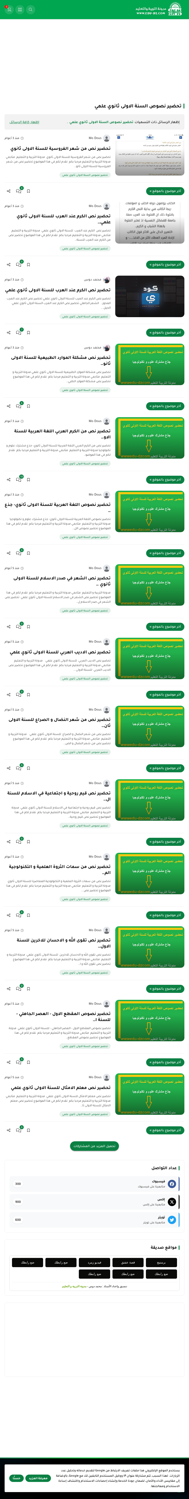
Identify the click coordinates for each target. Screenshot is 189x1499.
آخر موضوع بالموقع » (165, 191)
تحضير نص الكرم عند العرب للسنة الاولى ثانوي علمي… (64, 219)
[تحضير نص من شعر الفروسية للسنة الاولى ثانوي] (149, 155)
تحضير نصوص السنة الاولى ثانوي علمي (85, 175)
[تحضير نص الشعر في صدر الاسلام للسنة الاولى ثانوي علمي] (149, 585)
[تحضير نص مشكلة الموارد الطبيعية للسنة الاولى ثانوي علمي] (149, 364)
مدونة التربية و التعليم (74, 1286)
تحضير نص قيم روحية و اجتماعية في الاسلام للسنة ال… (59, 796)
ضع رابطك (61, 1262)
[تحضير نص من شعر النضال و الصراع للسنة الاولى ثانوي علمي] (149, 726)
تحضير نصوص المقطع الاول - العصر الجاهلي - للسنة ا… (63, 1016)
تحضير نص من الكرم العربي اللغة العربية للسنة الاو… (62, 434)
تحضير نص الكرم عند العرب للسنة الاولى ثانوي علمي (58, 290)
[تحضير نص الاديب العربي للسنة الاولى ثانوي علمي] (149, 658)
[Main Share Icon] (9, 191)
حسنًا (16, 1478)
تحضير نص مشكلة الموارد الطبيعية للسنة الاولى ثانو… (61, 360)
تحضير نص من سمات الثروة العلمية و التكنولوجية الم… (60, 869)
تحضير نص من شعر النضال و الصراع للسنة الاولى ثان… (60, 722)
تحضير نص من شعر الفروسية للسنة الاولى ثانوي (60, 148)
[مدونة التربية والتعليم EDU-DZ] (159, 9)
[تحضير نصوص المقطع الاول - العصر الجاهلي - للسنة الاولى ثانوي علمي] (149, 1020)
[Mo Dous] (107, 138)
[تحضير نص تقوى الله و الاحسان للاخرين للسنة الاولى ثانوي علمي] (149, 947)
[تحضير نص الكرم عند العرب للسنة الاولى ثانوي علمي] (149, 223)
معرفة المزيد (38, 1478)
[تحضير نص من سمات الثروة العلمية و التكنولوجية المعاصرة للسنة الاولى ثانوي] (149, 873)
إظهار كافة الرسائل (24, 122)
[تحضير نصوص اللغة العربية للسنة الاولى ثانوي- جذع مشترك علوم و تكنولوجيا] (149, 511)
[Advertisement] (94, 60)
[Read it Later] (28, 191)
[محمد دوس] (107, 280)
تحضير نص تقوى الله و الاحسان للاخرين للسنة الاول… (64, 943)
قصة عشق (128, 1262)
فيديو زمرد (94, 1262)
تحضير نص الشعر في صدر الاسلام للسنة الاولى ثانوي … (62, 581)
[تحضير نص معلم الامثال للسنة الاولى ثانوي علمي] (149, 1094)
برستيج (161, 1262)
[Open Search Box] (30, 9)
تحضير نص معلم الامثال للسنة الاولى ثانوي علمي (61, 1087)
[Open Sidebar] (19, 9)
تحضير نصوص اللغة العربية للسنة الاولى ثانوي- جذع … (58, 507)
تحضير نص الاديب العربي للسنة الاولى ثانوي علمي (60, 652)
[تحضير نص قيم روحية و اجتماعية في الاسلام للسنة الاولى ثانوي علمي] (149, 800)
